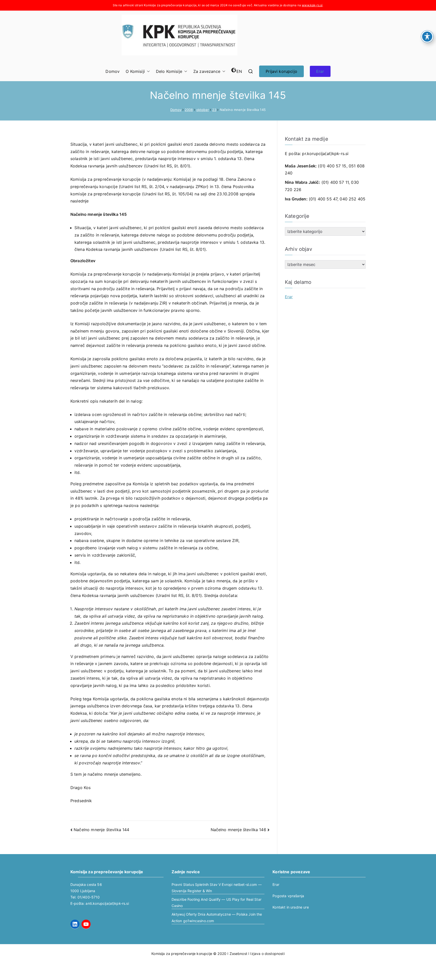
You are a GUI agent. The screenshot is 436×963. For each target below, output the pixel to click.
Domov (112, 71)
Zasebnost (238, 953)
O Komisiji (135, 71)
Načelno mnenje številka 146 (238, 829)
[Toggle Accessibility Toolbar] (427, 37)
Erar (320, 71)
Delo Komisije (169, 71)
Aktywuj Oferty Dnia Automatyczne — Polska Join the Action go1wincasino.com (217, 917)
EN (239, 71)
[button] (147, 71)
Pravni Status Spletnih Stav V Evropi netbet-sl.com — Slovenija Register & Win (217, 887)
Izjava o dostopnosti (267, 953)
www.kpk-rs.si (312, 5)
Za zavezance (206, 71)
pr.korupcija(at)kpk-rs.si (325, 153)
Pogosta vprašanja (288, 896)
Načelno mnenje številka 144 (101, 829)
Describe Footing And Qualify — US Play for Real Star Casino (216, 902)
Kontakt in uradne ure (290, 907)
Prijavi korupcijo (281, 71)
